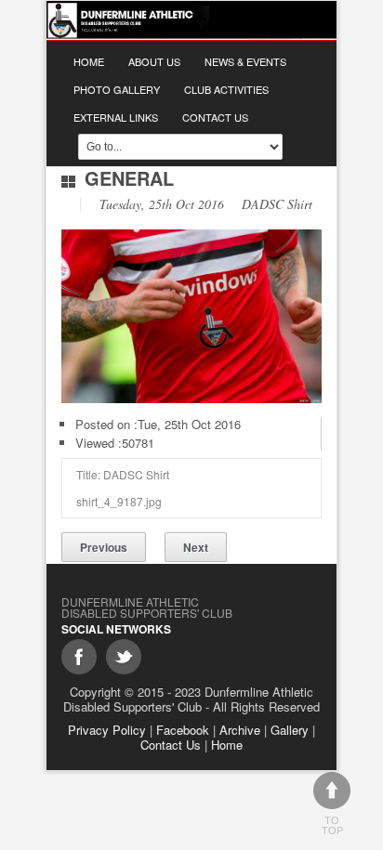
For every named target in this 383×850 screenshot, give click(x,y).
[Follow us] (123, 656)
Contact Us (215, 117)
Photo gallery (116, 89)
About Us (154, 61)
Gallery (290, 730)
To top (332, 825)
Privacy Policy (107, 730)
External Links (115, 117)
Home (88, 61)
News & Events (245, 61)
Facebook (182, 730)
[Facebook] (79, 656)
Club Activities (226, 89)
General (129, 177)
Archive (239, 730)
